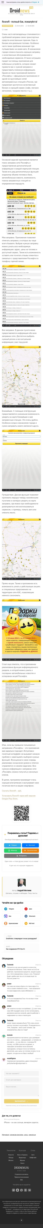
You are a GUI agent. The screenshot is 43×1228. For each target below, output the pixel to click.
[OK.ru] (25, 1190)
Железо (10, 1160)
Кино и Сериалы (22, 1155)
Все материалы (7, 26)
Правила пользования (21, 1177)
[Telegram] (13, 1190)
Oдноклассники (30, 850)
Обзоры (11, 1158)
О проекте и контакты (21, 1174)
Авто (32, 1155)
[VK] (29, 1190)
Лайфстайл (33, 1158)
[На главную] (21, 9)
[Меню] (3, 2)
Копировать (23, 856)
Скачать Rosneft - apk (11, 791)
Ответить (38, 965)
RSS (21, 1180)
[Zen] (17, 1190)
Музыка (22, 1160)
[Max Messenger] (21, 1190)
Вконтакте (32, 845)
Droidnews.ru (21, 1167)
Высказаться (21, 1101)
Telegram (34, 2)
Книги (22, 1163)
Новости (11, 1155)
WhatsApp (14, 850)
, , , (19, 1135)
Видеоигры (22, 1158)
